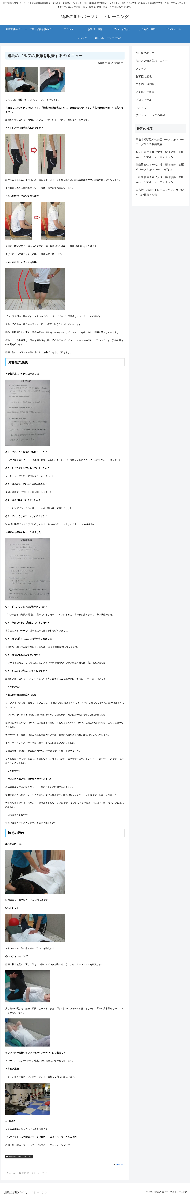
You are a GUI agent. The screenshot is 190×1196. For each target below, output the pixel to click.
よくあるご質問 (145, 92)
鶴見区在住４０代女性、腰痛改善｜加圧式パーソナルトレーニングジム (160, 154)
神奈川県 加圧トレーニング (20, 1156)
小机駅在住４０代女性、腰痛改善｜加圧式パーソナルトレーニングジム (160, 179)
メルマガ (141, 107)
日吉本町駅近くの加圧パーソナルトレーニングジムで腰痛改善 (160, 142)
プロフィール (144, 99)
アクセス (141, 68)
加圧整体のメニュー (148, 53)
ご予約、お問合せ (146, 84)
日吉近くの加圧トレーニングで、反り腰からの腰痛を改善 (160, 192)
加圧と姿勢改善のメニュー (152, 60)
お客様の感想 (144, 76)
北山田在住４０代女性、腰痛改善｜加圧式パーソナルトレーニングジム (160, 167)
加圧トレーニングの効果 (150, 115)
